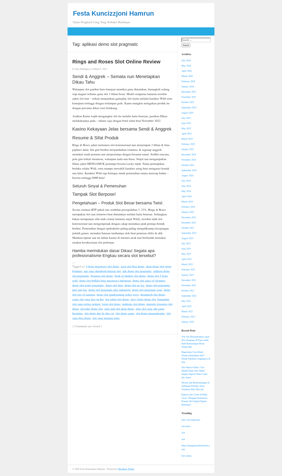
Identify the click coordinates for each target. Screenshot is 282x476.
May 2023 (186, 253)
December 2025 (188, 91)
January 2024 (187, 211)
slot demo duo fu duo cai (99, 313)
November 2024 (188, 159)
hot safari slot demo (117, 299)
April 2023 (186, 259)
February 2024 (188, 206)
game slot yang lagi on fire (88, 299)
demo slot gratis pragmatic (88, 285)
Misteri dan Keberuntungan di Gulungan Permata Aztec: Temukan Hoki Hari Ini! (195, 386)
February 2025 (188, 144)
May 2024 (186, 191)
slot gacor (186, 426)
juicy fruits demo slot (143, 299)
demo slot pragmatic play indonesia (109, 290)
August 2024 (187, 175)
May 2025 (186, 128)
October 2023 (187, 227)
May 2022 (186, 300)
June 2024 (186, 185)
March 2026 (187, 76)
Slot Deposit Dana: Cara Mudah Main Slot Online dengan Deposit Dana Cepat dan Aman (194, 372)
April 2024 (186, 196)
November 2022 (188, 285)
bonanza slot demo (102, 276)
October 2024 (187, 165)
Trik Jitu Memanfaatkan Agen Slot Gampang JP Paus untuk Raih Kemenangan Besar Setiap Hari (195, 341)
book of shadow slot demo (130, 276)
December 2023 (188, 217)
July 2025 (186, 117)
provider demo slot (91, 309)
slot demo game (125, 313)
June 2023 (186, 248)
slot (183, 432)
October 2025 (187, 102)
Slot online (186, 455)
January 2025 (187, 149)
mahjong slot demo (133, 304)
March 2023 (187, 264)
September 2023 (188, 232)
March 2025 (187, 138)
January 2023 (187, 274)
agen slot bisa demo (132, 266)
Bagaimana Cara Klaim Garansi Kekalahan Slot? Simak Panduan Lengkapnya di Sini (195, 357)
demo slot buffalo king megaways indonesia (105, 280)
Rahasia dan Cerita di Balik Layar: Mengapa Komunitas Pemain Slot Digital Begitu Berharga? (194, 399)
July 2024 (186, 180)
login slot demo (111, 304)
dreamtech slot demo (152, 294)
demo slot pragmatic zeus (147, 290)
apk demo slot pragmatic (137, 271)
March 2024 (187, 201)
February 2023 (188, 269)
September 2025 (188, 107)
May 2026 (186, 65)
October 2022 (187, 290)
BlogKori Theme (126, 468)
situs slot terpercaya (190, 419)
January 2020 (187, 321)
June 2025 (186, 123)
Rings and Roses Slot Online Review (116, 61)
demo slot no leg (134, 285)
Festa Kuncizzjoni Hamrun (113, 13)
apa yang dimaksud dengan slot (102, 271)
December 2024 (188, 154)
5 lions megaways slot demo (102, 266)
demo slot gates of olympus (149, 280)
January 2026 (187, 86)
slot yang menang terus (106, 318)
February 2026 (188, 81)
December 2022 (188, 280)
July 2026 (186, 60)
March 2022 (187, 311)
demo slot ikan (114, 285)
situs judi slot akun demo (119, 309)
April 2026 (186, 70)
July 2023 (186, 243)
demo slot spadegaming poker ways (118, 294)
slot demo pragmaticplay (150, 313)
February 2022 (188, 316)
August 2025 (187, 112)
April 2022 (186, 306)
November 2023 (188, 222)
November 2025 (188, 96)
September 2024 (188, 170)
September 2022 (188, 295)
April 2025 (186, 133)
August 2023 (187, 238)
